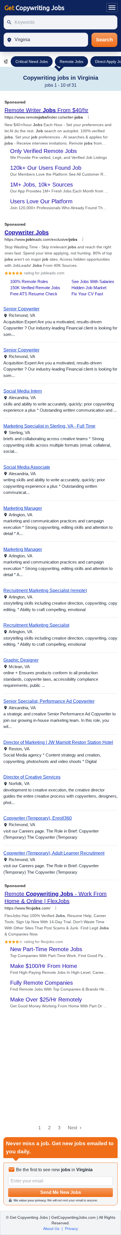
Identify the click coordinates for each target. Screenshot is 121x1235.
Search (104, 40)
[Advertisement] (60, 1066)
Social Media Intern (22, 391)
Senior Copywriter (21, 309)
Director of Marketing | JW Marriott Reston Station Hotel (58, 742)
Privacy (71, 1228)
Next (72, 1127)
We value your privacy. (30, 1200)
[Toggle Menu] (112, 7)
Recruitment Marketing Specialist (36, 625)
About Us (51, 1228)
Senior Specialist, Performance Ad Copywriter (49, 701)
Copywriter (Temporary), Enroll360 (37, 818)
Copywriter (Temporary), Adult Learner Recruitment (53, 853)
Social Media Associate (26, 467)
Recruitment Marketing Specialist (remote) (45, 590)
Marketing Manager (22, 508)
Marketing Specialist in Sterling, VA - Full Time (49, 426)
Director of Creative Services (31, 777)
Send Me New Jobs (60, 1192)
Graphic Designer (21, 660)
